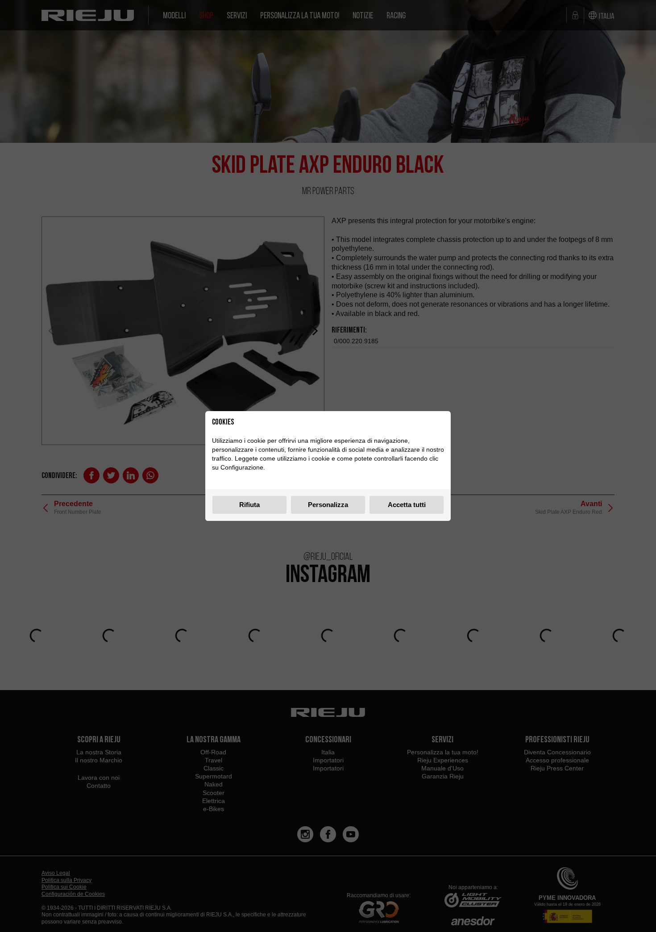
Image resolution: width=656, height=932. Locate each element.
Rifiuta (249, 504)
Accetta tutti (407, 504)
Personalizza (328, 504)
